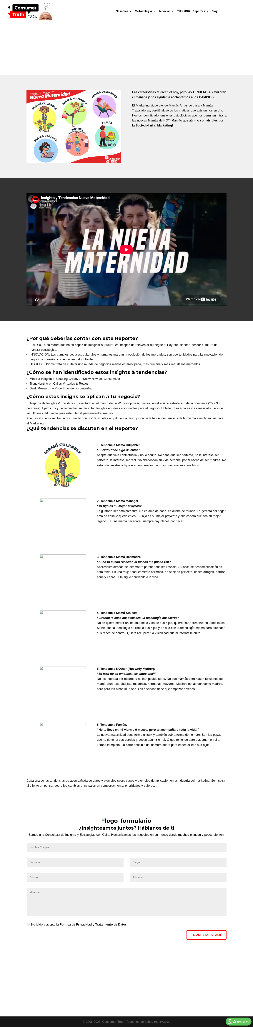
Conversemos (233, 15)
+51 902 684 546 (133, 994)
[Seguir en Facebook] (193, 985)
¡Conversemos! (241, 1021)
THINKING (183, 11)
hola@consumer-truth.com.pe (126, 999)
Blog (215, 11)
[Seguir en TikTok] (215, 985)
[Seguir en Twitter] (186, 985)
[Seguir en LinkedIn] (178, 985)
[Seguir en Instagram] (201, 985)
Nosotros (122, 11)
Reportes (199, 11)
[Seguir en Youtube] (208, 985)
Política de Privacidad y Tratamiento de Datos (93, 924)
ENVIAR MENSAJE (206, 935)
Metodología (143, 11)
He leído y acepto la (79, 924)
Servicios (164, 11)
